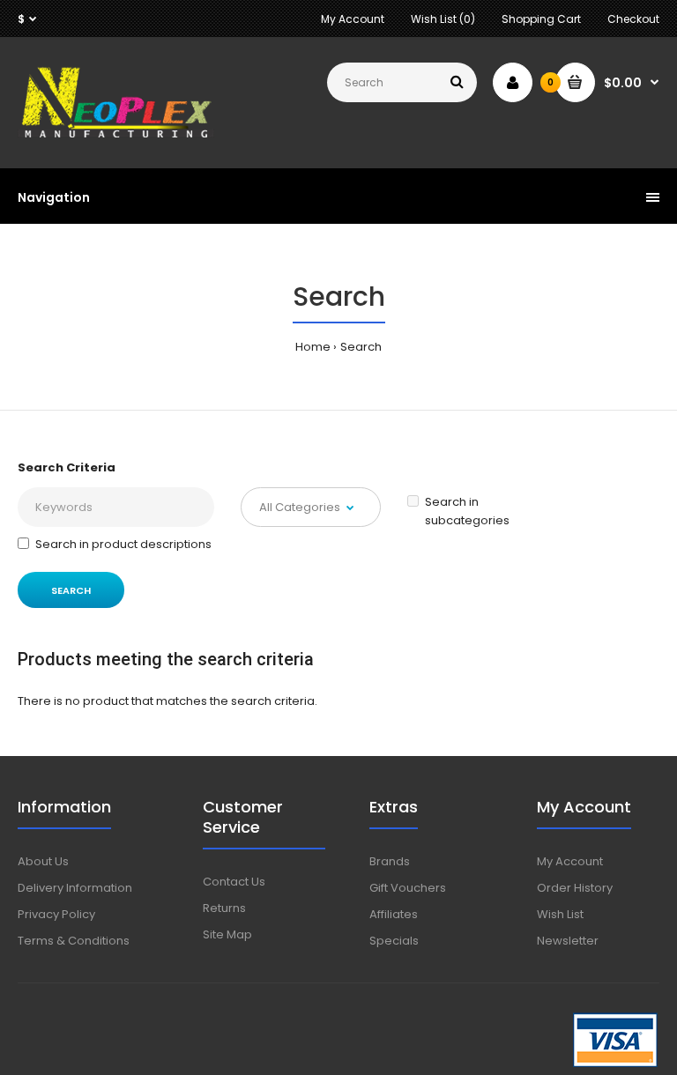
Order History (575, 887)
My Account (352, 18)
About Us (43, 861)
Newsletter (568, 940)
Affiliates (393, 914)
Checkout (633, 18)
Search (361, 346)
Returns (224, 908)
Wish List (560, 914)
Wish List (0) (443, 18)
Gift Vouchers (407, 887)
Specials (394, 940)
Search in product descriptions (123, 544)
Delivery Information (75, 887)
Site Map (227, 934)
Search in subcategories (467, 511)
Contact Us (234, 881)
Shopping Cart (541, 18)
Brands (389, 861)
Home (313, 346)
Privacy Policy (56, 914)
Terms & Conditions (74, 940)
